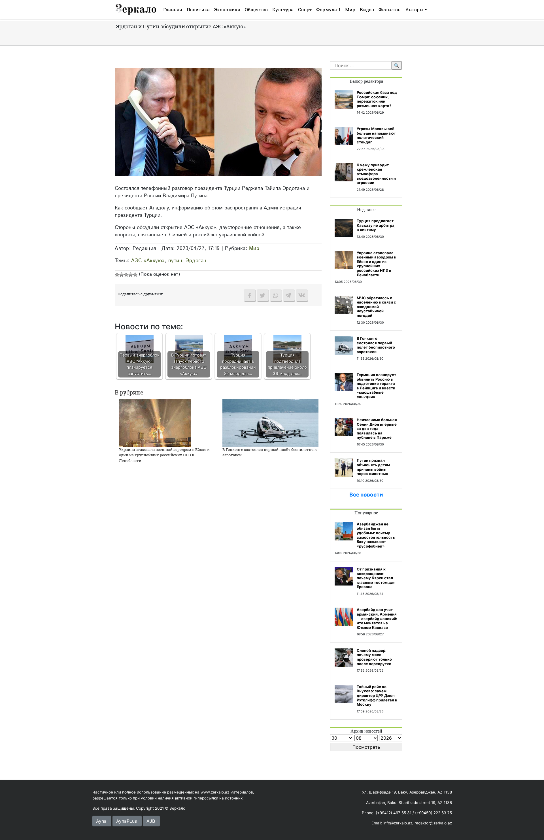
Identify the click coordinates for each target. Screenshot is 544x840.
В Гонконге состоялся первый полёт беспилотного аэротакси (376, 345)
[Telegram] (289, 295)
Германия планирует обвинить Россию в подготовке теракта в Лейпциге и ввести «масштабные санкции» (376, 385)
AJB (150, 821)
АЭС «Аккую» (148, 260)
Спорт (305, 9)
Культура (283, 9)
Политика (198, 9)
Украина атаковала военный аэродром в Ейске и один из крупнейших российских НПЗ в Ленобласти (164, 455)
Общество (256, 9)
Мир (350, 9)
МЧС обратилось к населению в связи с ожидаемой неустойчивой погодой (376, 307)
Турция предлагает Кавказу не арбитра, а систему (376, 225)
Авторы (414, 9)
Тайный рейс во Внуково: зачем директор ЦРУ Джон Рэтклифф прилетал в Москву (377, 695)
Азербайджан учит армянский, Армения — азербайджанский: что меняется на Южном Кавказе (377, 618)
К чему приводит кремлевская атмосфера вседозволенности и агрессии (376, 174)
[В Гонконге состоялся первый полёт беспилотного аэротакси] (270, 422)
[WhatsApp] (276, 295)
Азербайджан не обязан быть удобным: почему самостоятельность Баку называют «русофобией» (376, 535)
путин (175, 260)
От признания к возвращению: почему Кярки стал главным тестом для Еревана (376, 578)
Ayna (101, 821)
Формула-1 (328, 9)
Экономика (227, 9)
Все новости (366, 494)
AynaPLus (126, 821)
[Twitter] (263, 295)
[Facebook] (250, 295)
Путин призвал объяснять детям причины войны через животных (373, 467)
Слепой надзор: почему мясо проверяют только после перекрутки (374, 657)
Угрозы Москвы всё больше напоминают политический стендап (376, 135)
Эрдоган (196, 260)
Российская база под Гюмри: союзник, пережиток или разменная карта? (377, 99)
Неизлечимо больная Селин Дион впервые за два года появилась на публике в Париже (377, 428)
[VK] (302, 295)
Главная (172, 9)
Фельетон (390, 9)
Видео (367, 9)
